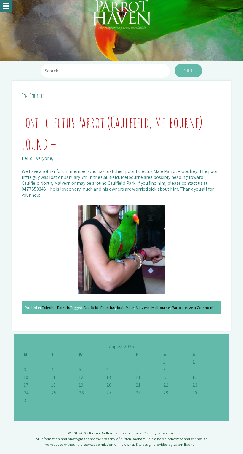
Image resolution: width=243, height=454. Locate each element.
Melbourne (160, 307)
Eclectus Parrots (56, 307)
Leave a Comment (198, 307)
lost (120, 307)
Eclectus (107, 307)
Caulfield (90, 307)
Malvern (142, 307)
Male (130, 307)
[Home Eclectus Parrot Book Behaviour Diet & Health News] (6, 6)
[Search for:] (106, 71)
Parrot (177, 307)
